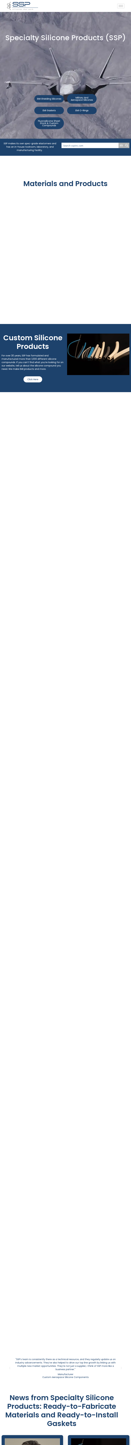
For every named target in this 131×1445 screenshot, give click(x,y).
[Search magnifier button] (126, 145)
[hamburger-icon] (120, 6)
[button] (9, 1368)
